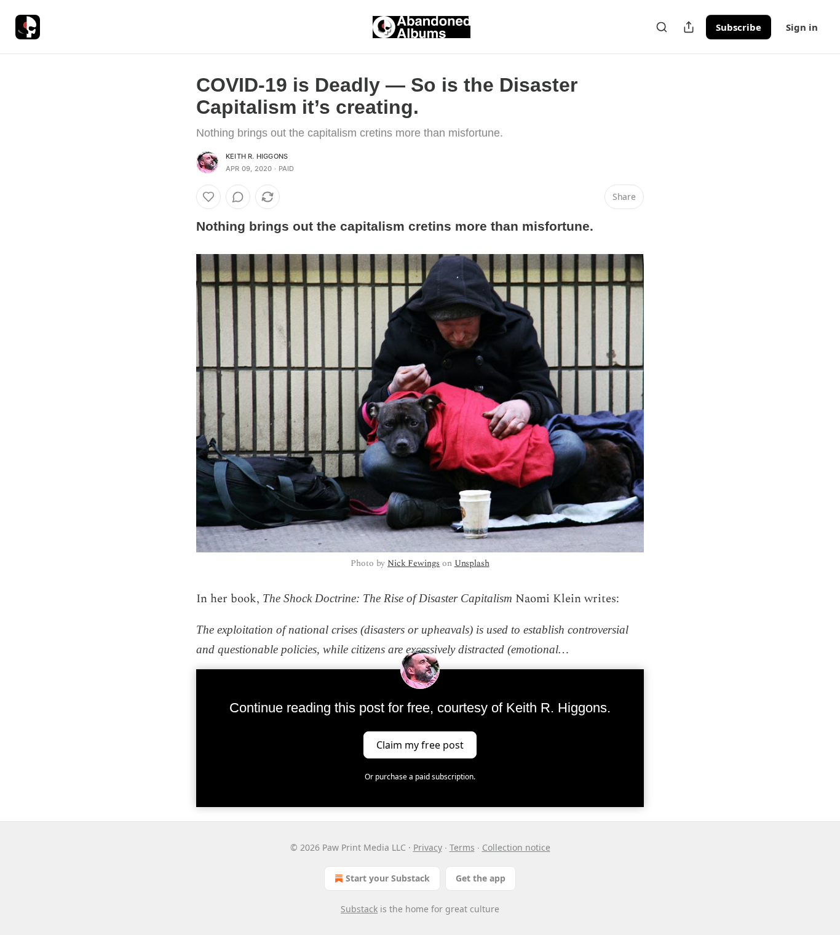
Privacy (427, 847)
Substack (359, 909)
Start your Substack (388, 878)
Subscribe (738, 27)
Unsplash (471, 563)
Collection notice (516, 847)
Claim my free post (420, 745)
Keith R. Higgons (257, 156)
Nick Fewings (413, 563)
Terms (462, 847)
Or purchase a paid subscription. (420, 776)
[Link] (179, 226)
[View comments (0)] (238, 197)
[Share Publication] (688, 27)
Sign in (802, 27)
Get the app (480, 878)
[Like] (208, 197)
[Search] (661, 27)
